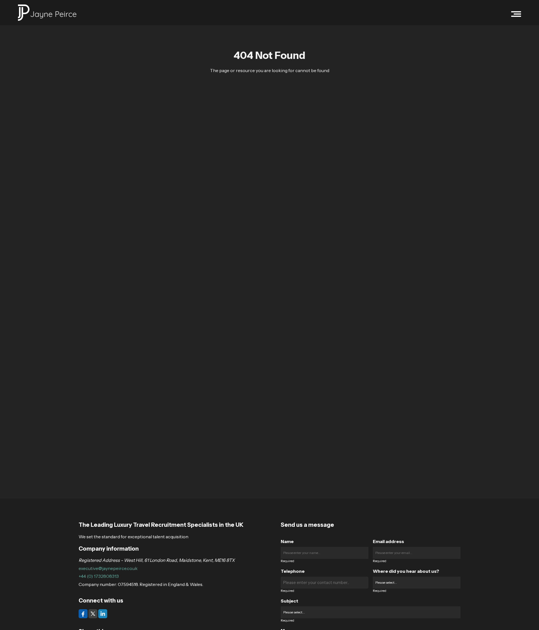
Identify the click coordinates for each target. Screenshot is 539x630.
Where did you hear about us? (406, 571)
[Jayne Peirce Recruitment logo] (47, 12)
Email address (388, 541)
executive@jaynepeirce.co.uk (108, 568)
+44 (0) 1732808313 (99, 576)
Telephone (293, 571)
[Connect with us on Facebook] (83, 613)
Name (287, 541)
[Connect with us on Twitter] (93, 613)
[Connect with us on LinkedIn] (102, 613)
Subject (289, 601)
